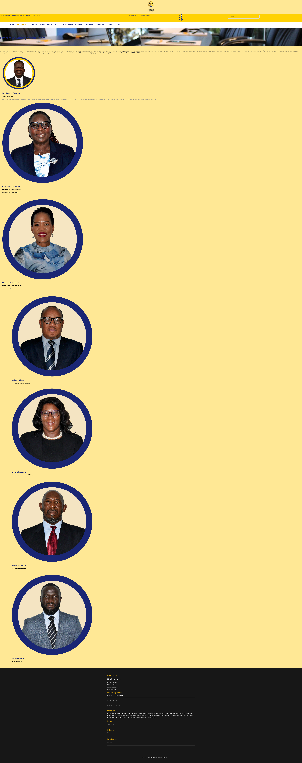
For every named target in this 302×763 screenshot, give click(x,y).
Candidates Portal (47, 24)
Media (111, 24)
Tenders (89, 24)
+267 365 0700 (6, 15)
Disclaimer (110, 742)
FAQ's (120, 24)
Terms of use (110, 724)
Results (33, 24)
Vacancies (100, 24)
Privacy (109, 733)
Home (12, 24)
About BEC (21, 24)
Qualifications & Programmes (70, 24)
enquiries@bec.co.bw (18, 15)
